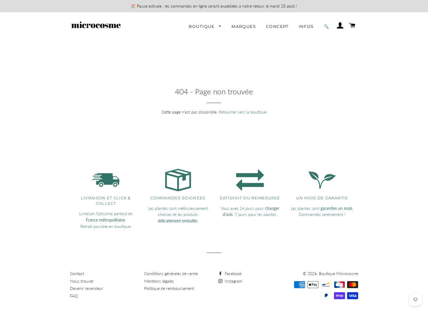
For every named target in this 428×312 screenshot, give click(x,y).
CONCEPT (277, 26)
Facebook (233, 273)
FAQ (74, 295)
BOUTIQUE (202, 26)
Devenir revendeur (86, 288)
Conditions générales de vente (171, 273)
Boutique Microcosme (338, 273)
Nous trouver (82, 281)
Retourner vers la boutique (242, 111)
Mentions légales (159, 281)
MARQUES (243, 26)
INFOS (306, 26)
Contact (77, 273)
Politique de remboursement (169, 288)
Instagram (233, 281)
